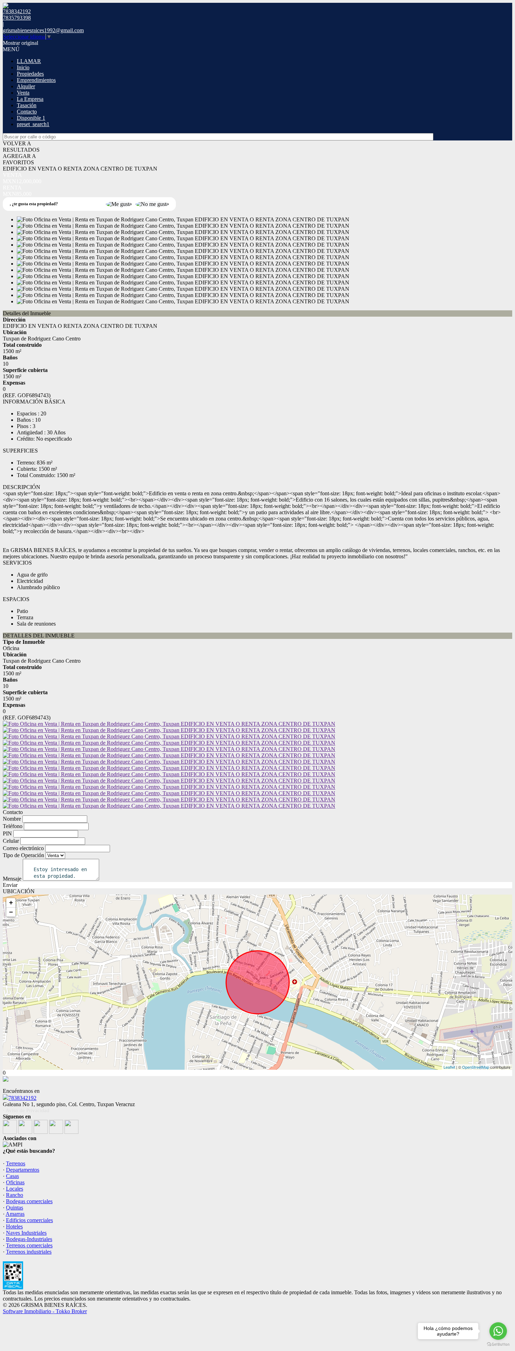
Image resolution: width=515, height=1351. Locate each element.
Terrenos (15, 1163)
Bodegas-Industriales (29, 1239)
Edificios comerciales (29, 1220)
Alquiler (26, 86)
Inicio (23, 67)
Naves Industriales (26, 1233)
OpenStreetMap (475, 1067)
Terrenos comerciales (29, 1245)
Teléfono (12, 826)
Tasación (26, 105)
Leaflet (449, 1067)
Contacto (27, 112)
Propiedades (30, 74)
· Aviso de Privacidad (26, 1110)
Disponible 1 (31, 118)
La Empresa (30, 99)
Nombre (12, 819)
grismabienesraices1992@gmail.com (43, 30)
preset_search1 (33, 124)
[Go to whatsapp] (498, 1331)
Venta (23, 93)
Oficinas (15, 1182)
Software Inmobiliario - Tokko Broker (45, 1311)
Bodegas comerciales (29, 1201)
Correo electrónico (23, 848)
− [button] (11, 912)
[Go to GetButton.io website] (498, 1344)
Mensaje (12, 879)
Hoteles (14, 1226)
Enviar (10, 885)
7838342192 (22, 1098)
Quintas (14, 1208)
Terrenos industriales (29, 1252)
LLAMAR (29, 61)
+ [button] (11, 902)
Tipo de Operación (23, 855)
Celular (11, 841)
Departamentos (22, 1170)
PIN (7, 833)
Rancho (14, 1195)
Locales (14, 1189)
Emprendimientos (36, 80)
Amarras (15, 1214)
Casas (12, 1176)
